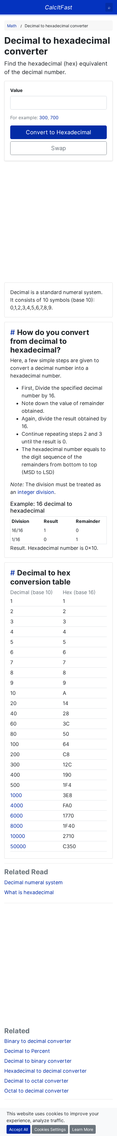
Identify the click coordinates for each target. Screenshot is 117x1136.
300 (43, 117)
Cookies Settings (50, 1129)
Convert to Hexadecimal (58, 132)
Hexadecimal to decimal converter (45, 1071)
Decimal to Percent (27, 1051)
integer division (36, 492)
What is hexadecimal (29, 892)
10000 (17, 836)
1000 (16, 795)
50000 (18, 846)
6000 (16, 816)
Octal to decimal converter (36, 1091)
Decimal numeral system (33, 882)
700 (54, 117)
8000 (16, 826)
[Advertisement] (58, 219)
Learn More (82, 1129)
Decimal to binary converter (38, 1061)
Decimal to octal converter (36, 1081)
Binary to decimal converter (37, 1041)
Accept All (18, 1129)
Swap (58, 148)
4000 (16, 805)
